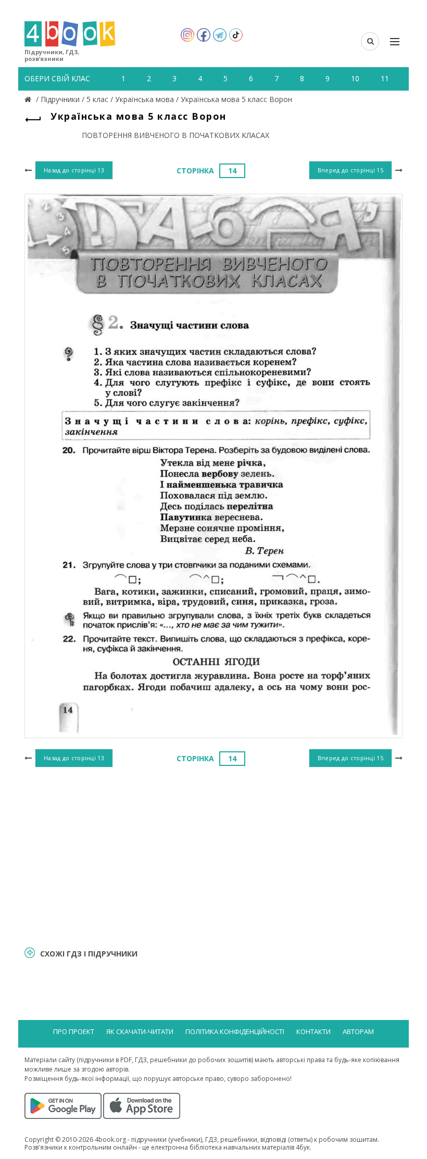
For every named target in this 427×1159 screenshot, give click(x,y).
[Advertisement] (213, 855)
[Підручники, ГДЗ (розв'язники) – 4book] (29, 99)
